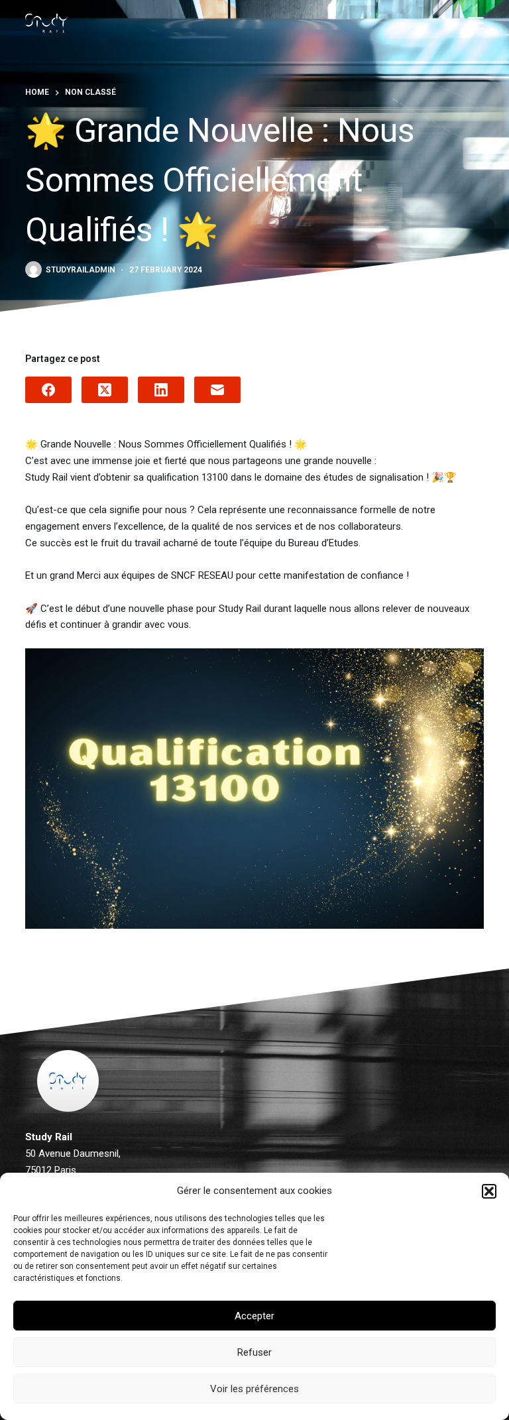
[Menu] (476, 23)
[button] (489, 1191)
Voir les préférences (254, 1389)
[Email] (217, 390)
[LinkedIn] (161, 390)
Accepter (254, 1316)
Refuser (254, 1352)
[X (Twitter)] (105, 390)
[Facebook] (48, 390)
